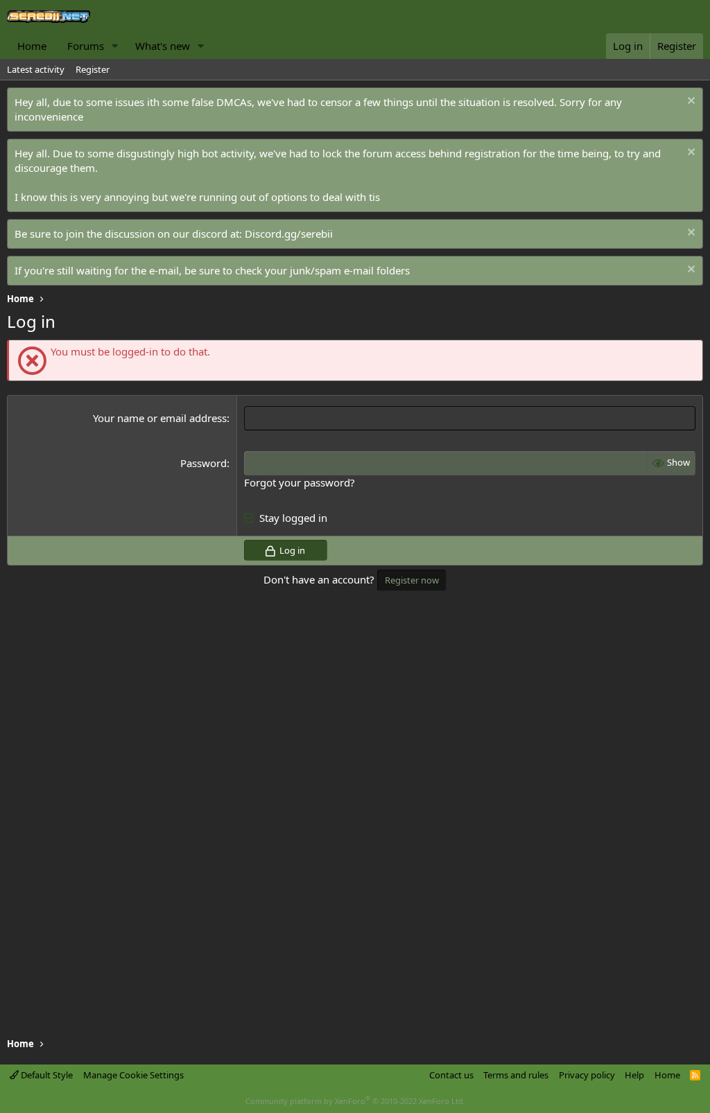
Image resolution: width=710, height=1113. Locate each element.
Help (634, 1075)
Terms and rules (515, 1075)
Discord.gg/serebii (289, 233)
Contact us (451, 1075)
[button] (115, 46)
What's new (162, 46)
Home (31, 46)
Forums (85, 46)
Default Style (46, 1075)
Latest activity (35, 69)
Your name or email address (160, 418)
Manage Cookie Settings (133, 1075)
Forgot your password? (299, 482)
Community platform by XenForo (355, 1101)
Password (203, 463)
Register (93, 69)
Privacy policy (587, 1075)
